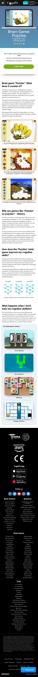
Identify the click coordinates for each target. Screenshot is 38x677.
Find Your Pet (9, 572)
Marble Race (9, 566)
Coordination (9, 523)
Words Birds (28, 576)
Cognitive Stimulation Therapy (18, 610)
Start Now (18, 66)
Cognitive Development (18, 602)
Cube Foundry (28, 552)
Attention (9, 529)
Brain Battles (18, 628)
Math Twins (28, 560)
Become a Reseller (13, 666)
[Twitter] (14, 494)
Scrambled (10, 570)
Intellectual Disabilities (9, 517)
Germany (6, 674)
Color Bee (28, 546)
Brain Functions (9, 519)
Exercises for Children (19, 600)
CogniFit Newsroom (10, 662)
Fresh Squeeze (28, 554)
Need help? (30, 670)
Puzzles (28, 540)
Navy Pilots (27, 509)
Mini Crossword (9, 538)
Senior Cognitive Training (27, 515)
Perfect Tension (28, 566)
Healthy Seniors (27, 513)
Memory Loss (10, 515)
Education (19, 590)
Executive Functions (10, 521)
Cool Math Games (19, 622)
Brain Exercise (19, 604)
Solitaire (9, 546)
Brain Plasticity (9, 510)
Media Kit (19, 662)
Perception (10, 527)
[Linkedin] (28, 494)
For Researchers (18, 588)
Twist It (28, 570)
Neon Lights (9, 554)
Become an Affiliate (28, 662)
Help (28, 666)
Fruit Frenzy (9, 540)
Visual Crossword (10, 558)
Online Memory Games (18, 620)
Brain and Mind (9, 504)
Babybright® (18, 596)
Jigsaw (28, 556)
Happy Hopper (28, 536)
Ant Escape (9, 550)
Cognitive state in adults (27, 517)
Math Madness (9, 564)
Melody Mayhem (9, 574)
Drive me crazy (9, 556)
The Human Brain (10, 502)
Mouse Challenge (28, 564)
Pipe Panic (10, 542)
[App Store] (19, 471)
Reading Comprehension (19, 624)
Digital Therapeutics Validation (27, 502)
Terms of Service (8, 659)
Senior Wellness (27, 511)
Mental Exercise (18, 618)
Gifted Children (19, 626)
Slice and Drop (28, 568)
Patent (19, 592)
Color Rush (10, 576)
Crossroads (28, 550)
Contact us (22, 666)
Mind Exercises (19, 612)
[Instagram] (23, 494)
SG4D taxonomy (27, 521)
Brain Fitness (9, 512)
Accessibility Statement (15, 669)
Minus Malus (28, 562)
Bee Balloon (28, 548)
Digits (28, 544)
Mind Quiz (19, 608)
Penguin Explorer (28, 542)
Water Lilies (28, 572)
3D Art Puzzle (9, 577)
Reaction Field (28, 574)
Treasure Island (9, 552)
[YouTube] (19, 494)
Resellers (18, 598)
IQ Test (19, 630)
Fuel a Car (28, 558)
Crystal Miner (9, 544)
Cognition (9, 513)
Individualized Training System (19, 606)
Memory (9, 525)
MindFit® (18, 594)
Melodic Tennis (9, 568)
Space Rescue (10, 562)
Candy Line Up (28, 538)
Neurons (9, 508)
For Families (18, 584)
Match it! (9, 560)
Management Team (29, 659)
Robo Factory (9, 548)
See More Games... (28, 577)
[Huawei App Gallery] (19, 481)
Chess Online (9, 536)
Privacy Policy (18, 659)
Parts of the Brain (10, 506)
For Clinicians (19, 586)
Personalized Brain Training (19, 614)
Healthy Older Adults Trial (27, 507)
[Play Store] (19, 476)
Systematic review (27, 519)
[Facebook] (10, 494)
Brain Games (18, 616)
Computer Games (27, 505)
